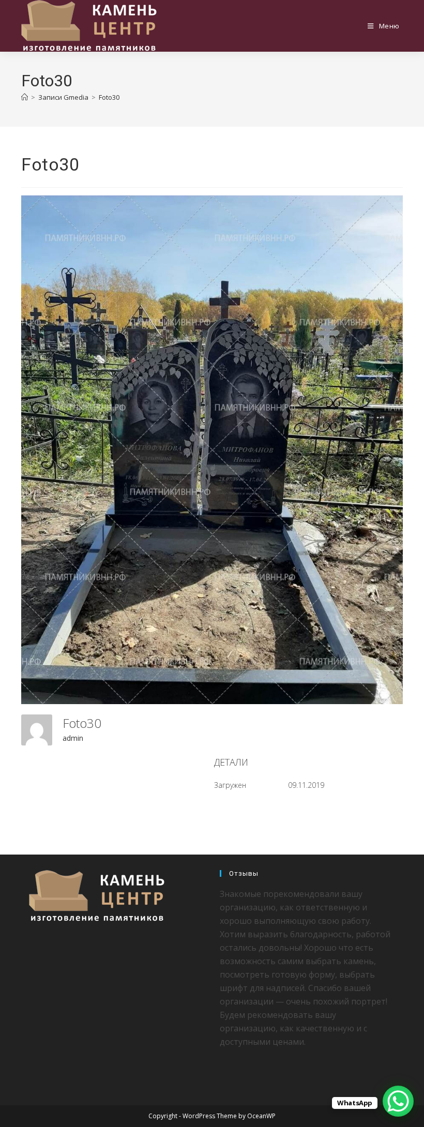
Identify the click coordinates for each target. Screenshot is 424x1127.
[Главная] (24, 97)
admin (73, 738)
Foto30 (109, 97)
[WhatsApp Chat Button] (398, 1101)
